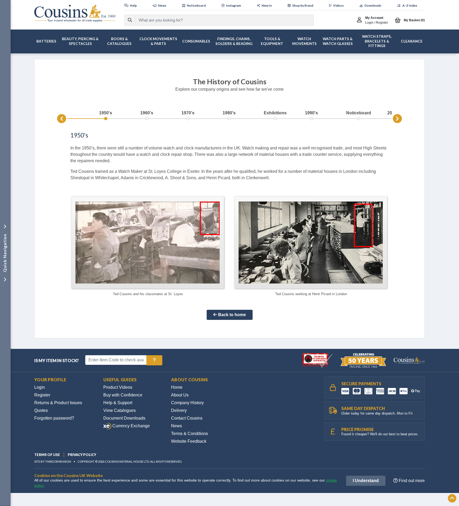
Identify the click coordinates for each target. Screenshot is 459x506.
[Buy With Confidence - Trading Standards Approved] (318, 360)
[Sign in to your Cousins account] (360, 20)
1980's (229, 113)
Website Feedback (188, 441)
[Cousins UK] (74, 13)
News (176, 426)
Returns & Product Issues (58, 402)
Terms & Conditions (189, 433)
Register (42, 395)
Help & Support (117, 402)
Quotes (41, 410)
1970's (187, 113)
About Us (180, 395)
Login (39, 387)
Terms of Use (47, 455)
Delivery (179, 410)
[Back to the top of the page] (452, 498)
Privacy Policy (82, 455)
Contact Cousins (186, 418)
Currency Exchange (130, 426)
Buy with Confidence (122, 395)
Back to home (231, 314)
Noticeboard (358, 113)
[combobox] (219, 20)
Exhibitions (275, 113)
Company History (187, 402)
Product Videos (117, 387)
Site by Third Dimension (52, 461)
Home (176, 387)
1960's (146, 113)
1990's (311, 113)
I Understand (366, 480)
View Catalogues (119, 410)
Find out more (411, 480)
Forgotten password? (54, 418)
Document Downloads (124, 418)
